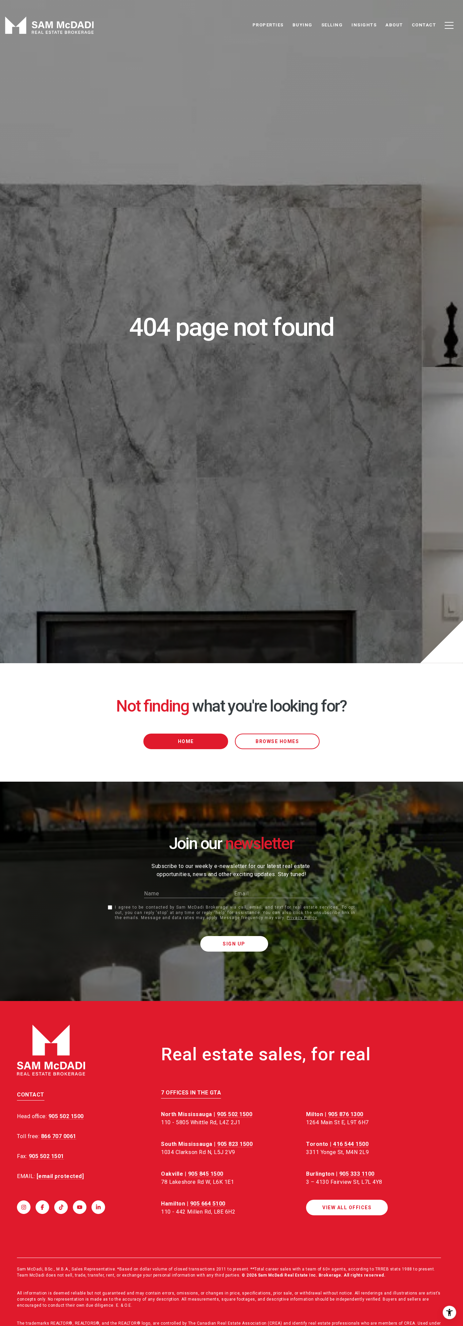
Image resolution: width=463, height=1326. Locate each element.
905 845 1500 (205, 1174)
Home (186, 741)
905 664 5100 (207, 1203)
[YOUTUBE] (79, 1207)
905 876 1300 (345, 1114)
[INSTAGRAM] (24, 1207)
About (394, 24)
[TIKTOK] (61, 1207)
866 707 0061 (58, 1136)
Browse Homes (277, 741)
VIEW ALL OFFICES (346, 1207)
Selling (332, 24)
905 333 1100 (357, 1174)
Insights (364, 24)
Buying (303, 24)
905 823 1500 (235, 1144)
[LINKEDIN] (98, 1207)
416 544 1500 (350, 1144)
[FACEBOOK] (42, 1207)
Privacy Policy (302, 917)
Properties (268, 24)
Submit (234, 944)
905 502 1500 (234, 1114)
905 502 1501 (46, 1156)
